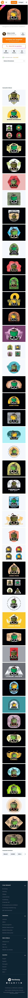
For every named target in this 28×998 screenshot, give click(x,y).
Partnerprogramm (6, 924)
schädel (13, 853)
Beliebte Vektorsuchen (8, 926)
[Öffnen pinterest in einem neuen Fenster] (13, 982)
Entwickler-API (6, 901)
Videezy (4, 893)
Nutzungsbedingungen (8, 991)
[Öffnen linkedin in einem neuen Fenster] (11, 982)
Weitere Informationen (9, 60)
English (4, 958)
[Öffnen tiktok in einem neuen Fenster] (15, 982)
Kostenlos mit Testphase (14, 40)
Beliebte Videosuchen (7, 932)
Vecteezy (4, 890)
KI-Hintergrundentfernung (9, 907)
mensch (6, 853)
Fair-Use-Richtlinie (13, 992)
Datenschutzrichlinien (19, 991)
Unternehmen (5, 896)
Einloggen (21, 2)
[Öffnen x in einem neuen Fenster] (18, 982)
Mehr (3, 971)
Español (4, 960)
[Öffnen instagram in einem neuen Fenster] (8, 982)
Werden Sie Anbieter (7, 949)
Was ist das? (15, 57)
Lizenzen (4, 918)
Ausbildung (5, 899)
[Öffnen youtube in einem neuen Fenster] (20, 982)
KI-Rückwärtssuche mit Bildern (10, 904)
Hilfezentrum (5, 941)
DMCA (3, 921)
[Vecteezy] (2, 2)
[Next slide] (22, 853)
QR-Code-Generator (7, 909)
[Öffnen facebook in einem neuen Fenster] (6, 982)
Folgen (22, 34)
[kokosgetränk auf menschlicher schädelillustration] (13, 97)
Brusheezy (5, 888)
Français (4, 968)
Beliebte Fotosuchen (7, 929)
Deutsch (4, 966)
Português (5, 963)
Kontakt (4, 943)
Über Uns (4, 946)
